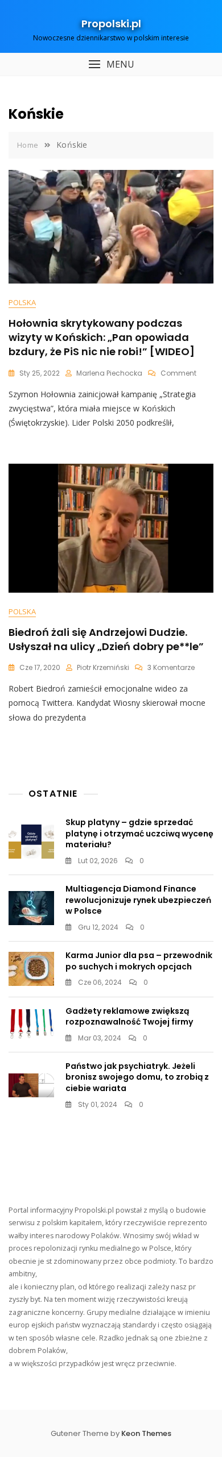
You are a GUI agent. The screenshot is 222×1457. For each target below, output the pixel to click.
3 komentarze (171, 667)
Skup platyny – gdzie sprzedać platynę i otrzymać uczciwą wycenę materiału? (139, 833)
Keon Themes (146, 1433)
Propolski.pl (111, 23)
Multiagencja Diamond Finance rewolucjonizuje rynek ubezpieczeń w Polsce (138, 900)
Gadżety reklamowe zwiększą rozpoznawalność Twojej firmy (129, 1016)
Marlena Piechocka (109, 373)
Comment (178, 373)
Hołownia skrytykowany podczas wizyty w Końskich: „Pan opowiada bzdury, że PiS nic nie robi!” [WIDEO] (102, 337)
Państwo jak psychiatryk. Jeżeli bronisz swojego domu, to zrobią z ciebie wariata (137, 1077)
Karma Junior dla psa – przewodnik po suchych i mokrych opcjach (138, 961)
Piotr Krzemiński (103, 667)
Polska (22, 302)
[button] (111, 64)
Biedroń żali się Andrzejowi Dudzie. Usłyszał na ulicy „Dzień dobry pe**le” (106, 639)
